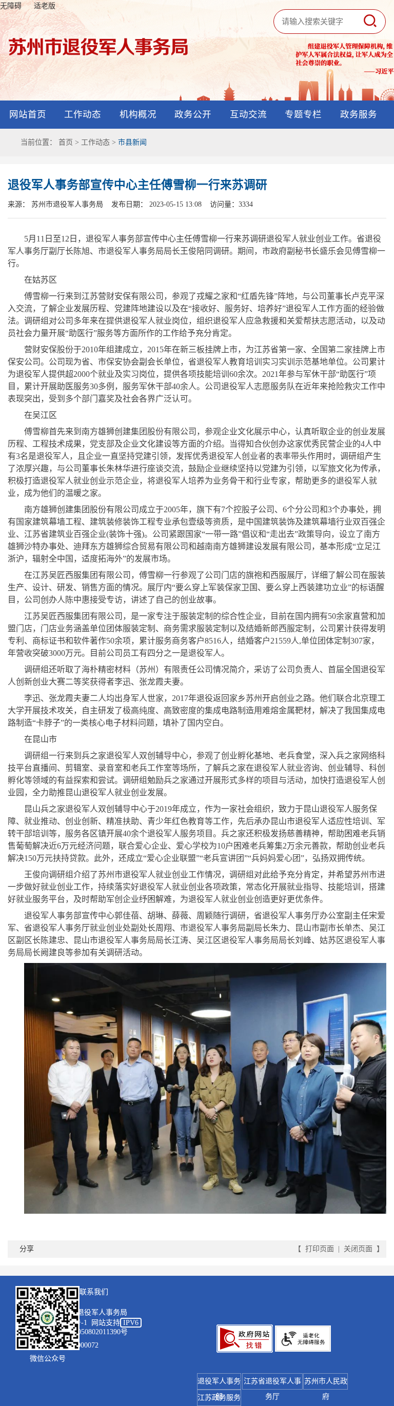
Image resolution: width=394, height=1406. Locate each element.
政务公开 (192, 114)
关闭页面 (358, 1249)
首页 (65, 142)
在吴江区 (40, 415)
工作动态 (82, 114)
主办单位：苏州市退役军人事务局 (73, 1312)
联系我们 (94, 1292)
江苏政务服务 (219, 1397)
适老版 (44, 6)
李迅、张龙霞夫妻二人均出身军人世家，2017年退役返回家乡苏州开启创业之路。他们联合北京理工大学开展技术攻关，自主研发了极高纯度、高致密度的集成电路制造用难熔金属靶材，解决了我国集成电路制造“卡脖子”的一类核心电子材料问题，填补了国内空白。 (196, 710)
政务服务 (358, 114)
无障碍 (11, 6)
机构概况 (138, 114)
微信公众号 (48, 1358)
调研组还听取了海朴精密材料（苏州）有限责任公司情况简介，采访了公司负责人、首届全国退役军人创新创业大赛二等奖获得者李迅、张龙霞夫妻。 (196, 675)
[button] (370, 21)
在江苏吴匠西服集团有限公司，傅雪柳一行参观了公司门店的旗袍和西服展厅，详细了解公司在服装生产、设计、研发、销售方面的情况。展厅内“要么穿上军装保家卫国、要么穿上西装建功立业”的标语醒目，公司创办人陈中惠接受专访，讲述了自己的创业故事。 (196, 587)
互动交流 (248, 114)
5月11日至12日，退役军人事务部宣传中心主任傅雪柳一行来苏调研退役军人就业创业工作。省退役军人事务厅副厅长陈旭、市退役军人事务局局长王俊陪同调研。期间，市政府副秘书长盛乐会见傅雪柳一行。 (196, 251)
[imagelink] (244, 1338)
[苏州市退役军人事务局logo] (98, 47)
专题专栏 (303, 114)
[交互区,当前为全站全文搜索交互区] (325, 21)
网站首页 (27, 114)
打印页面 (319, 1249)
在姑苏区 (40, 279)
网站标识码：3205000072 (58, 1345)
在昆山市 (40, 739)
